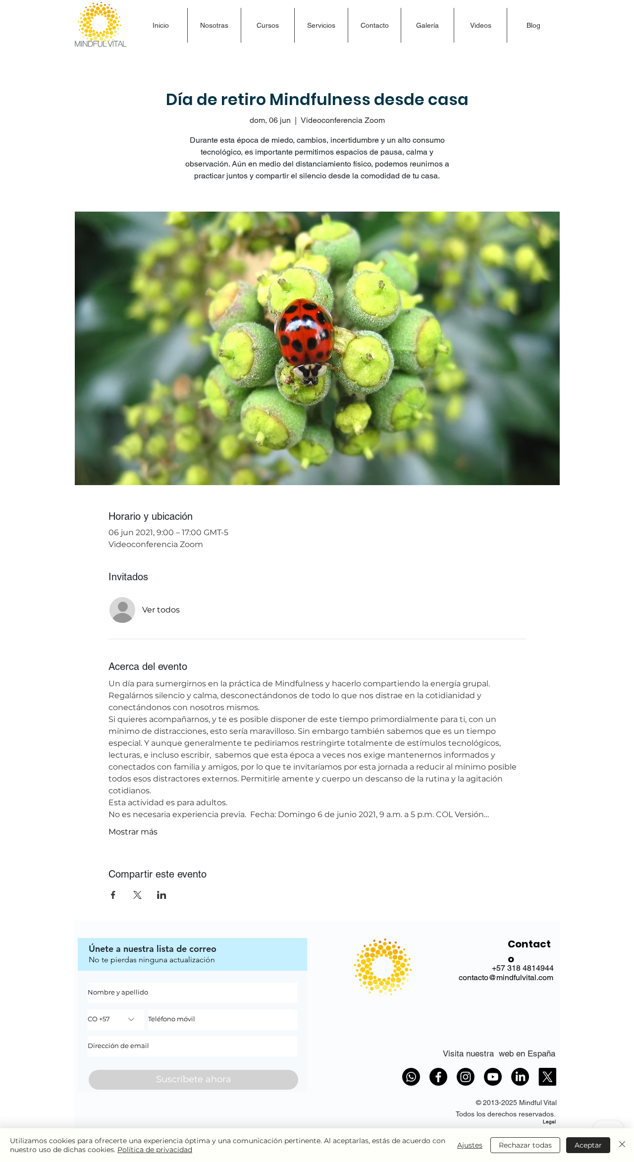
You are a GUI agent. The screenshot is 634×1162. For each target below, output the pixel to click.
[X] (547, 1077)
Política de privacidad (154, 1149)
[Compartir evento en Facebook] (113, 895)
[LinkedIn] (520, 1077)
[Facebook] (438, 1077)
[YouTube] (493, 1077)
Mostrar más (133, 831)
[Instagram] (466, 1077)
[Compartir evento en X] (137, 895)
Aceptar (588, 1145)
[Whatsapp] (411, 1077)
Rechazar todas (525, 1145)
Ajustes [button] (469, 1145)
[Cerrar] (622, 1145)
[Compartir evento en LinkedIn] (161, 895)
